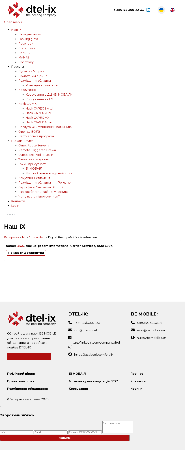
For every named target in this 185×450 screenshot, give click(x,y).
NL (24, 237)
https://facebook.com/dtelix (93, 354)
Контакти (138, 381)
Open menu (13, 22)
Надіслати (64, 437)
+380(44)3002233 (87, 323)
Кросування (78, 388)
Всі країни (12, 237)
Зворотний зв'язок (29, 356)
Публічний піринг (21, 373)
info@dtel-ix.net (85, 330)
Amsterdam (37, 237)
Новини (136, 388)
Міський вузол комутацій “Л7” (93, 381)
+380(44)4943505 (149, 323)
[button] (17, 66)
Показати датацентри (26, 253)
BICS (20, 246)
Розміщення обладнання (27, 388)
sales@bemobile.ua (151, 330)
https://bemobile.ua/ (151, 338)
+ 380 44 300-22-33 (129, 10)
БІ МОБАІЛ (77, 373)
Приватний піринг (21, 381)
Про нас (136, 373)
